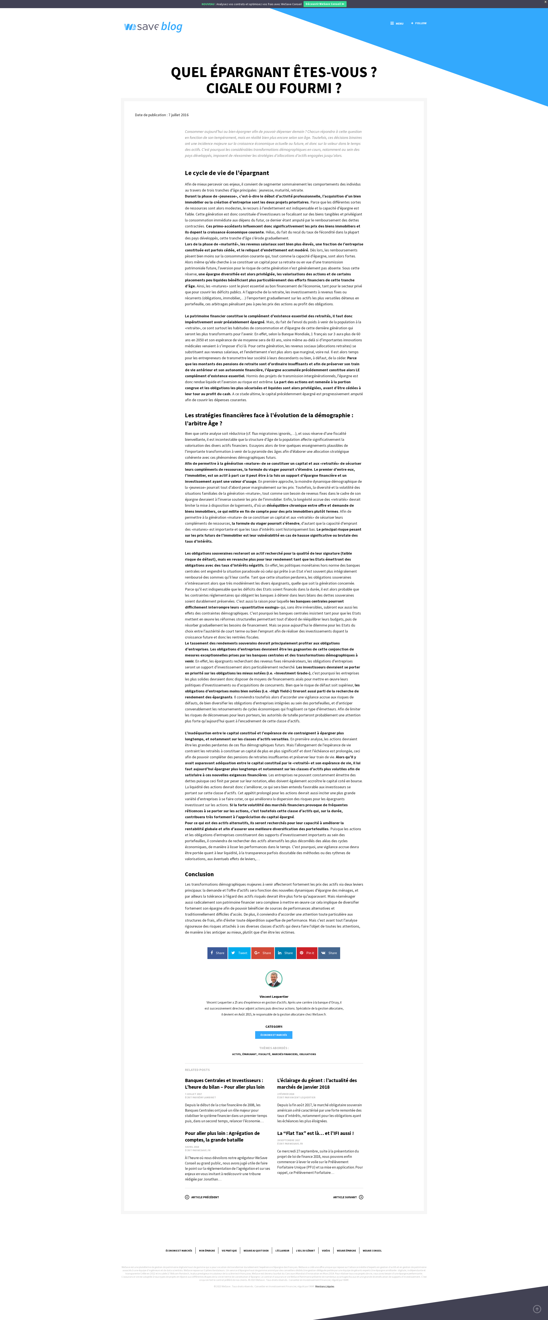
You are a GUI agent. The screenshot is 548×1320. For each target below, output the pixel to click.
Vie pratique (229, 1250)
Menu (400, 23)
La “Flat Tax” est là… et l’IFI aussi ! (315, 1133)
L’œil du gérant (305, 1250)
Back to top (537, 1309)
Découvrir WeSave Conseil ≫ (325, 4)
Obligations (307, 1054)
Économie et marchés (274, 1034)
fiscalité (264, 1054)
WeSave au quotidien (256, 1250)
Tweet (242, 953)
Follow (420, 23)
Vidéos (326, 1250)
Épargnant (249, 1054)
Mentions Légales (324, 1286)
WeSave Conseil (372, 1250)
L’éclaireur (282, 1250)
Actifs (236, 1054)
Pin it (310, 953)
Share (220, 953)
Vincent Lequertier (274, 996)
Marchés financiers (285, 1054)
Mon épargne (207, 1250)
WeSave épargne (346, 1250)
